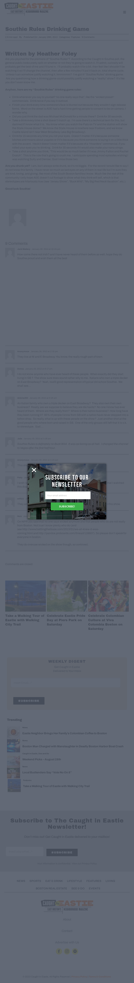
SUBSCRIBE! (67, 506)
